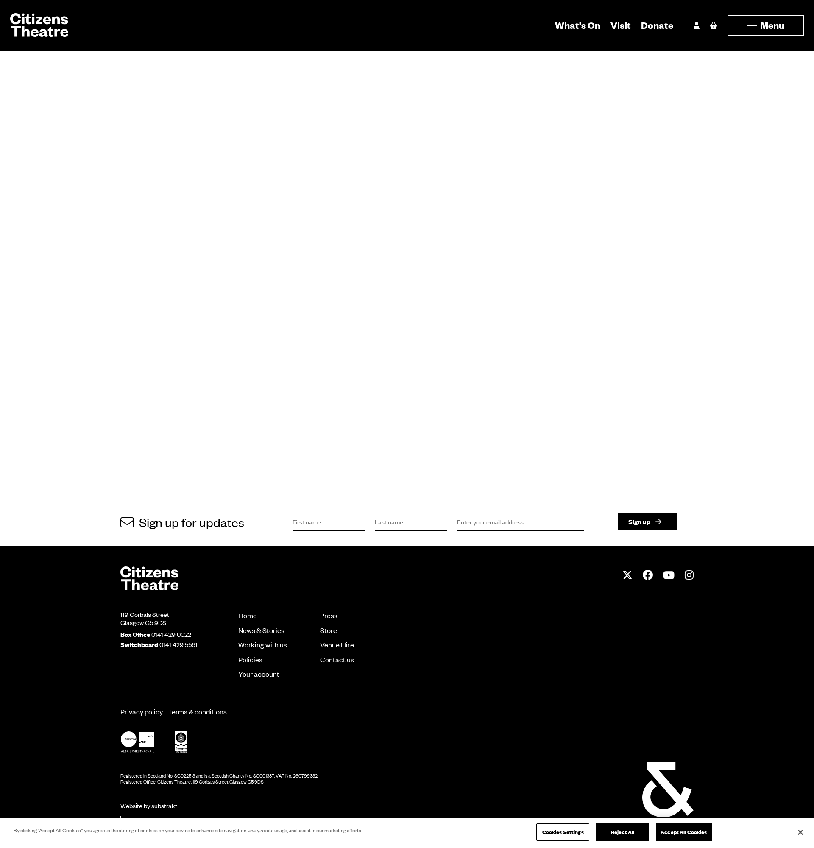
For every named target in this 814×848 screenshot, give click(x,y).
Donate (657, 25)
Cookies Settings (563, 832)
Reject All (622, 832)
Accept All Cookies (684, 832)
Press (328, 615)
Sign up (639, 521)
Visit (620, 25)
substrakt (164, 805)
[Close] (800, 832)
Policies (250, 659)
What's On (577, 25)
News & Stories (261, 630)
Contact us (337, 659)
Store (328, 630)
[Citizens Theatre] (149, 577)
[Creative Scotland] (137, 742)
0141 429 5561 (178, 644)
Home (247, 615)
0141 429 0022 (171, 634)
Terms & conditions (197, 711)
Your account (258, 673)
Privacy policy (141, 711)
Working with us (262, 644)
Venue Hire (337, 644)
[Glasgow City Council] (181, 742)
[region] (407, 833)
